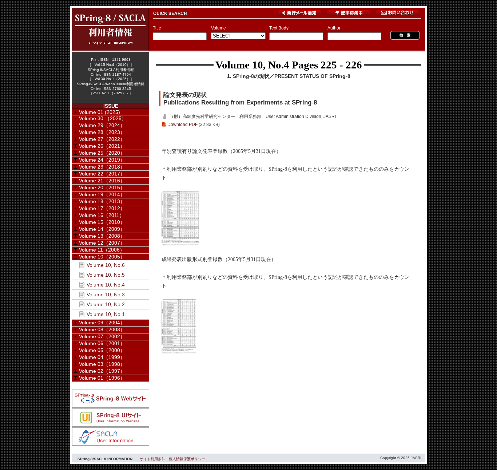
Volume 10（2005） (102, 257)
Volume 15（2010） (102, 222)
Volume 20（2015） (102, 187)
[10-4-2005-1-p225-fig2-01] (179, 352)
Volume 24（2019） (102, 160)
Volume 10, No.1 (106, 314)
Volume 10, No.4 (252, 65)
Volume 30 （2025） (103, 118)
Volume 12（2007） (102, 243)
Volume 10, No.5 (106, 275)
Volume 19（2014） (102, 194)
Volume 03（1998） (102, 364)
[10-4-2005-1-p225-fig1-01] (180, 244)
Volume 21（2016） (102, 180)
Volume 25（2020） (102, 153)
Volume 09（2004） (102, 322)
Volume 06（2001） (102, 343)
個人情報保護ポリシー (187, 459)
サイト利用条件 (152, 459)
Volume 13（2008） (102, 236)
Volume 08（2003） (102, 329)
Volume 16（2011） (101, 215)
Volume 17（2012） (102, 208)
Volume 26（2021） (102, 146)
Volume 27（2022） (102, 139)
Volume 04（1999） (102, 357)
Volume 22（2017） (102, 174)
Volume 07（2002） (102, 336)
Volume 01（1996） (102, 378)
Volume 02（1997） (102, 371)
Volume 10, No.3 (106, 294)
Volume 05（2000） (102, 350)
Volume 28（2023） (102, 132)
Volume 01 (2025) (99, 112)
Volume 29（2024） (102, 125)
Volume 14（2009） (102, 229)
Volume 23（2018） (102, 167)
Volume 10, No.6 (106, 265)
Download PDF (182, 124)
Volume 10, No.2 (106, 304)
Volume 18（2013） (102, 201)
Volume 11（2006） (102, 250)
